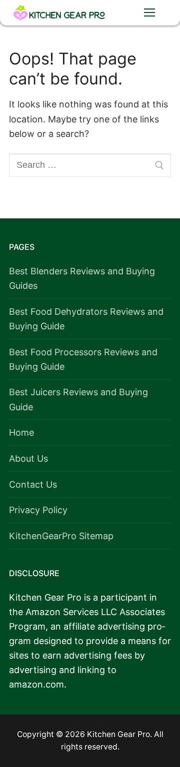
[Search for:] (90, 165)
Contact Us (33, 484)
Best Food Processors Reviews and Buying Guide (83, 359)
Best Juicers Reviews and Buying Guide (78, 399)
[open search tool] (118, 12)
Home (21, 432)
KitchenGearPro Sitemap (61, 536)
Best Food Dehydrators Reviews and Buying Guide (86, 318)
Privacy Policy (38, 510)
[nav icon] (149, 12)
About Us (28, 458)
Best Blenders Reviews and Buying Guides (82, 278)
